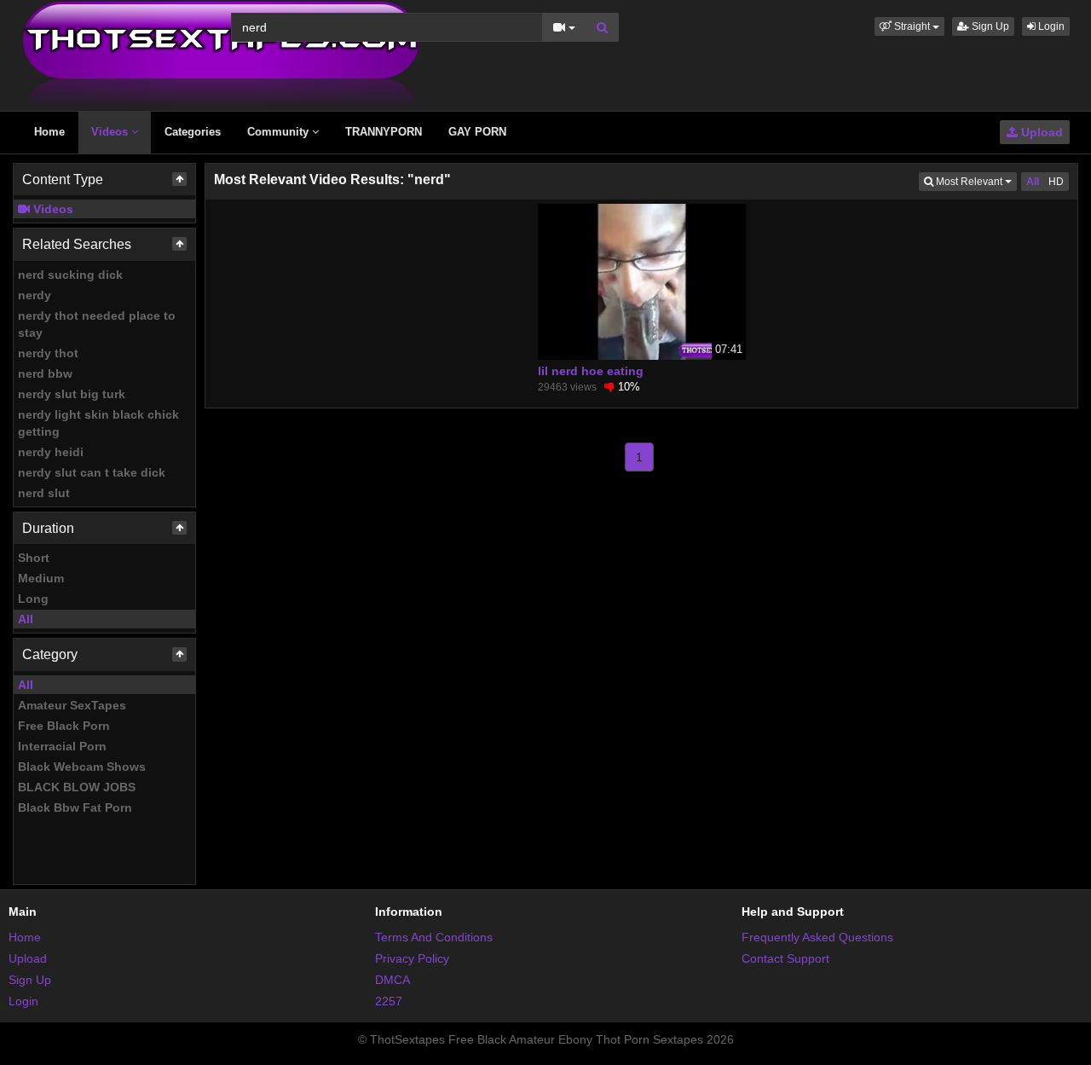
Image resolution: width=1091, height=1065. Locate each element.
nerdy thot (48, 353)
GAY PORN (477, 131)
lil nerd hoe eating (591, 371)
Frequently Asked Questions (817, 937)
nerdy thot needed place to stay (97, 324)
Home (49, 131)
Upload (1040, 132)
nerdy (34, 295)
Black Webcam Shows (82, 766)
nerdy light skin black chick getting (98, 423)
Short (33, 557)
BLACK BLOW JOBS (77, 787)
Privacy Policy (412, 958)
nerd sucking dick (70, 274)
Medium (41, 578)
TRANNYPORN (383, 131)
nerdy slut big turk (71, 394)
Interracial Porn (62, 746)
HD (1056, 182)
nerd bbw (45, 373)
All (25, 619)
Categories (193, 131)
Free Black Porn (64, 725)
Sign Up (989, 26)
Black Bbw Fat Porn (75, 807)
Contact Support (785, 958)
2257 (388, 1001)
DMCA (392, 980)
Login (1050, 26)
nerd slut (44, 493)
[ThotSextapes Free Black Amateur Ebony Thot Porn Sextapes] (221, 54)
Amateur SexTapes (72, 705)
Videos (111, 131)
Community (279, 131)
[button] (909, 26)
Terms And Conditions (434, 937)
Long (33, 598)
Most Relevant (975, 181)
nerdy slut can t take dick (91, 472)
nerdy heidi (51, 452)
